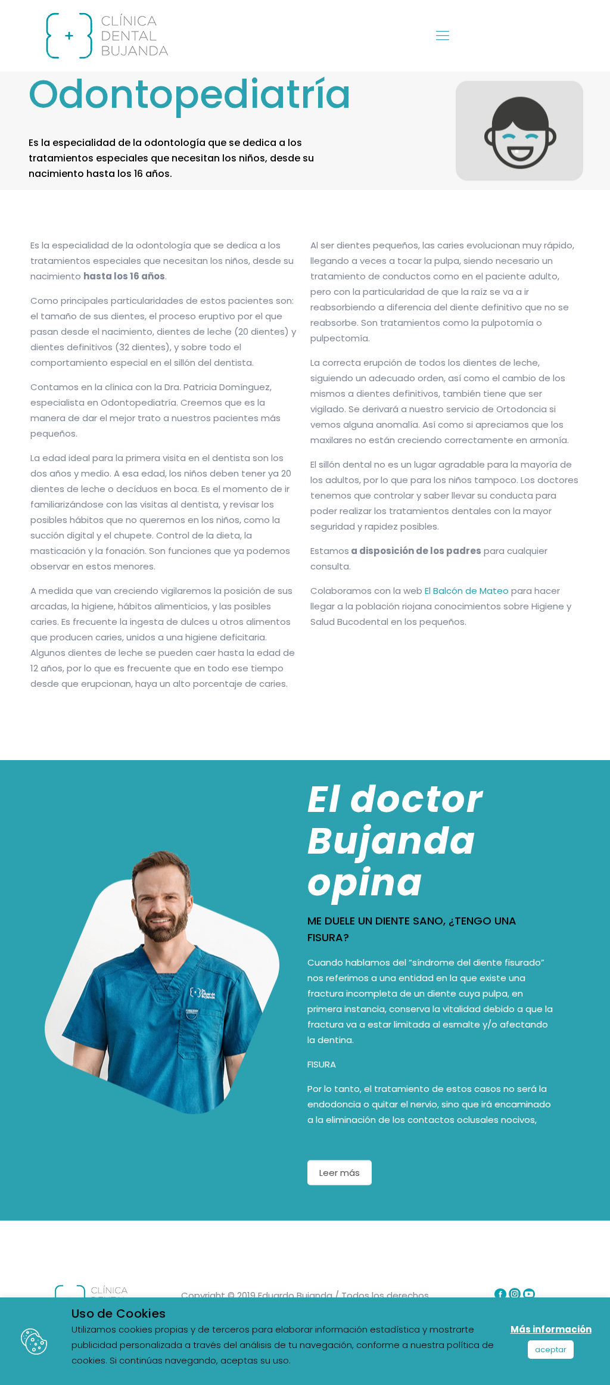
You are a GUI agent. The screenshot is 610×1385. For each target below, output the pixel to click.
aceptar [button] (551, 1349)
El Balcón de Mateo (467, 590)
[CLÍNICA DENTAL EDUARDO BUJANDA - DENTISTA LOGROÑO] (105, 35)
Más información (551, 1329)
